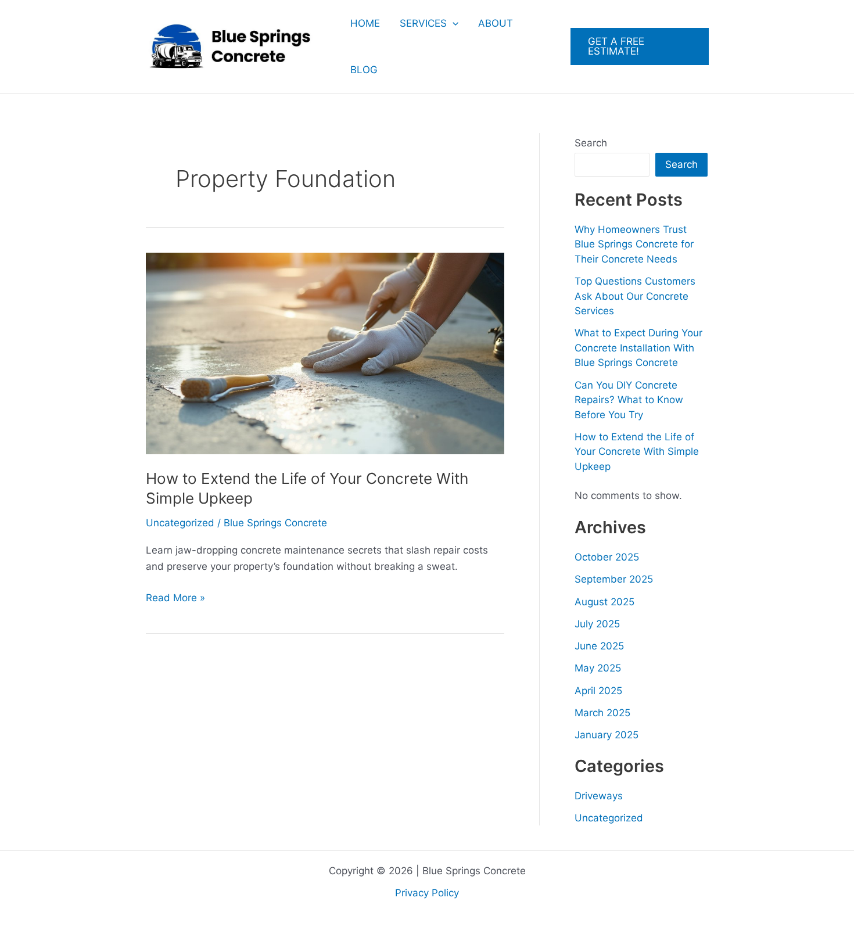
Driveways (599, 796)
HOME (365, 23)
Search (591, 143)
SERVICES (423, 23)
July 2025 (597, 624)
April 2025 (598, 690)
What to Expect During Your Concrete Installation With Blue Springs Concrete (638, 347)
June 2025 (599, 646)
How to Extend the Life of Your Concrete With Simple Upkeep (637, 451)
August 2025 (604, 602)
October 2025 (607, 557)
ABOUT (495, 23)
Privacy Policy (427, 893)
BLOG (364, 70)
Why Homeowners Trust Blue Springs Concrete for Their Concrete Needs (634, 244)
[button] (452, 23)
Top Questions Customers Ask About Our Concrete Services (635, 296)
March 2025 (602, 713)
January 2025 (606, 735)
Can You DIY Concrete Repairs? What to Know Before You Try (629, 400)
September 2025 (614, 579)
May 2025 (598, 668)
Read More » (175, 598)
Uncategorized (180, 523)
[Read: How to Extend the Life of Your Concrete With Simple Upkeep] (325, 352)
